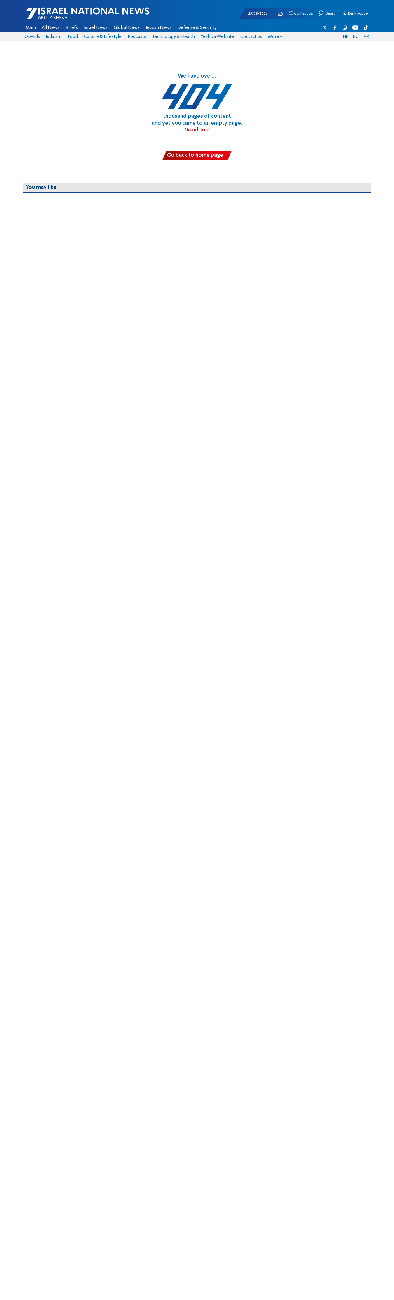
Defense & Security (197, 28)
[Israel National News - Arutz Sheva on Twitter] (325, 27)
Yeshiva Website (217, 37)
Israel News (96, 28)
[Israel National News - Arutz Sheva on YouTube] (355, 27)
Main (31, 28)
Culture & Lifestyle (103, 37)
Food (73, 37)
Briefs (72, 28)
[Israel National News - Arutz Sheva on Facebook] (335, 27)
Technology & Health (173, 37)
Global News (127, 28)
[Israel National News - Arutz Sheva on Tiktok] (366, 27)
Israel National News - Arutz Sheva (72, 16)
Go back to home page (195, 155)
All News (50, 28)
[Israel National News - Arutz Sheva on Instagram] (345, 27)
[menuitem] (31, 27)
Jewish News (158, 28)
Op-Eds (32, 37)
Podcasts (137, 37)
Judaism (54, 37)
